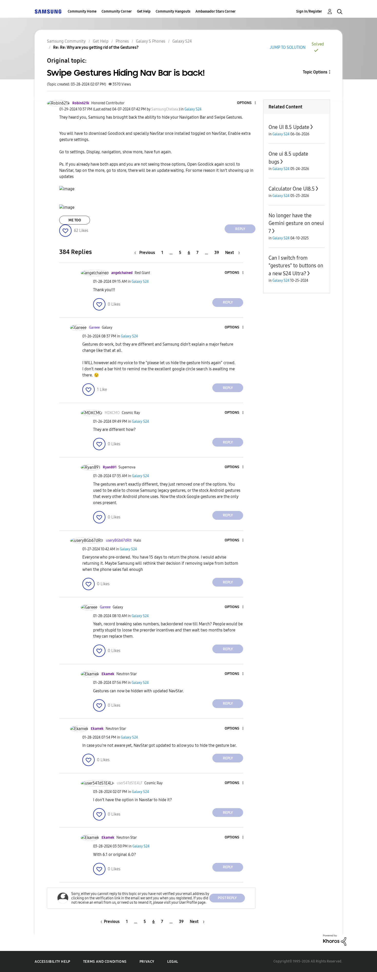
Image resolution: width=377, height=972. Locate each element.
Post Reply (227, 898)
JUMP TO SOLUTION (287, 47)
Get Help (144, 11)
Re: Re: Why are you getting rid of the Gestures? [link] (95, 47)
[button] (247, 103)
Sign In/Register (309, 11)
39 (216, 252)
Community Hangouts (173, 11)
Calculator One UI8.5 (292, 189)
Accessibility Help (52, 961)
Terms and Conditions (105, 961)
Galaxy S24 (182, 41)
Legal (172, 961)
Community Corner (117, 11)
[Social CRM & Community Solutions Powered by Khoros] (334, 939)
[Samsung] (48, 11)
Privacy (147, 961)
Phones (122, 41)
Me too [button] (74, 220)
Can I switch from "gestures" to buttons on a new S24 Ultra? (296, 266)
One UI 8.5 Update (289, 127)
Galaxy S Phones (150, 41)
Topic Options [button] (315, 72)
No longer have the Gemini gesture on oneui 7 (296, 223)
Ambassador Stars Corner (215, 11)
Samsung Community (66, 41)
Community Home (82, 11)
